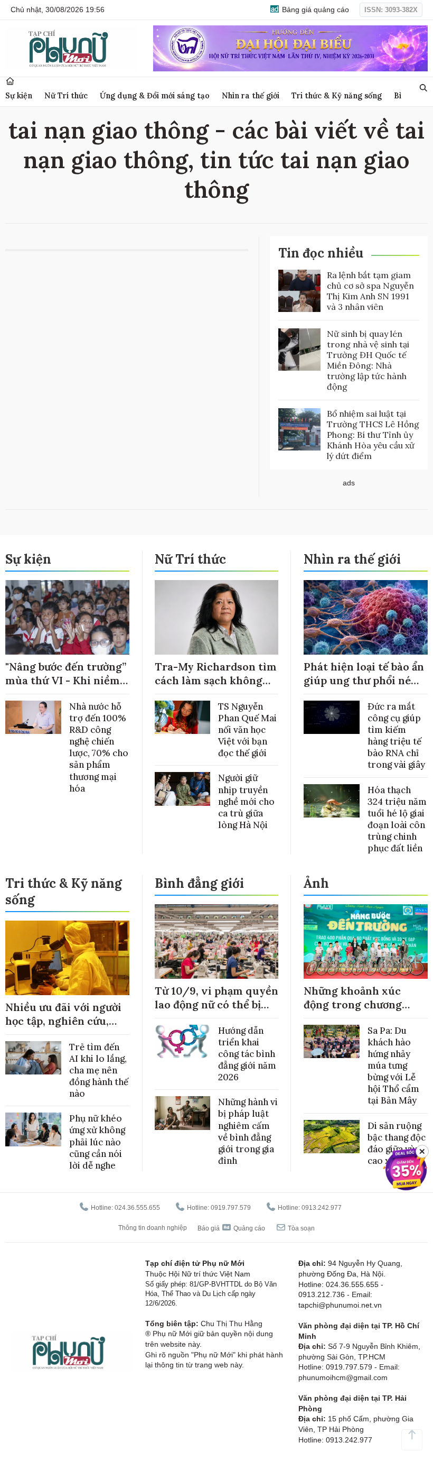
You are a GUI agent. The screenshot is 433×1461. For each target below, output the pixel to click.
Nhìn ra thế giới (250, 95)
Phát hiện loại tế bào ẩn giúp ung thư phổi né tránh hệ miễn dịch (364, 680)
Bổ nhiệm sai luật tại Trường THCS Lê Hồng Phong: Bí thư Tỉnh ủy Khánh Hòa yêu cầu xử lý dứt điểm (373, 434)
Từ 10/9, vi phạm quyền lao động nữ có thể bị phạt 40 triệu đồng (216, 1004)
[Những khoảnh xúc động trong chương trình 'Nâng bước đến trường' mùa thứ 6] (366, 941)
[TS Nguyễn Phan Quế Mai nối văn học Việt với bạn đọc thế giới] (183, 717)
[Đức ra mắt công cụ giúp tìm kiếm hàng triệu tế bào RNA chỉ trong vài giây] (332, 717)
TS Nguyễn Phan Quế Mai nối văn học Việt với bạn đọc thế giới (247, 730)
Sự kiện (18, 95)
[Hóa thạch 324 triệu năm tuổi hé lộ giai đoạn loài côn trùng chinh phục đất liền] (332, 800)
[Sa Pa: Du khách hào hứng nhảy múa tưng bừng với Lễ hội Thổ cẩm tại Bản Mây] (332, 1041)
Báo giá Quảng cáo (231, 1228)
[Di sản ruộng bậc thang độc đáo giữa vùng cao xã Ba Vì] (332, 1136)
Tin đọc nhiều (320, 253)
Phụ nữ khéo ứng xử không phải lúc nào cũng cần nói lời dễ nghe (97, 1142)
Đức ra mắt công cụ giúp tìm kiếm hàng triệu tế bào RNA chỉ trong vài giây (396, 735)
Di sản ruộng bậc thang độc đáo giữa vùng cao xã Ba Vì (397, 1143)
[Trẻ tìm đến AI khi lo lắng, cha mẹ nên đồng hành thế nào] (33, 1057)
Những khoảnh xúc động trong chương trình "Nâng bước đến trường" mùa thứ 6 (358, 1011)
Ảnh (316, 883)
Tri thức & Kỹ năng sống (336, 95)
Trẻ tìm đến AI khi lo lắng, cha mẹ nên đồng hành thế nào (98, 1070)
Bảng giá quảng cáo (314, 9)
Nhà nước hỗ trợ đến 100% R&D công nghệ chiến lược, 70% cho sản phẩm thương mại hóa (98, 747)
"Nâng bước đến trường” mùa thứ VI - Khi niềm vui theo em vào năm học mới (65, 687)
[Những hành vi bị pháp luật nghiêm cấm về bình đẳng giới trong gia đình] (183, 1112)
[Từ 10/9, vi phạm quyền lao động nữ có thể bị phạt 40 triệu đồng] (217, 941)
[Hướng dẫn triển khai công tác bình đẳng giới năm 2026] (183, 1041)
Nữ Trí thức (66, 95)
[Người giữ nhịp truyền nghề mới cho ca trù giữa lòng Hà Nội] (183, 788)
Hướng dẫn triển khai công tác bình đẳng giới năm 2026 (247, 1054)
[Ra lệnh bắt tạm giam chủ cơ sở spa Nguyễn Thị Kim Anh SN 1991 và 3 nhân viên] (299, 291)
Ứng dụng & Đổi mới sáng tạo (155, 95)
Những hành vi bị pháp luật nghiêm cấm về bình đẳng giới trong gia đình (248, 1131)
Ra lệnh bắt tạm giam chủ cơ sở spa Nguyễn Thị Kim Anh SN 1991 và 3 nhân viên (370, 291)
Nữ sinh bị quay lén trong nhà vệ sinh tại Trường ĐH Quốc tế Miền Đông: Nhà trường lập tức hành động (368, 360)
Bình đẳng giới (199, 883)
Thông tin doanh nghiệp (152, 1228)
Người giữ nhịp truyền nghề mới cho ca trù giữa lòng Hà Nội (246, 801)
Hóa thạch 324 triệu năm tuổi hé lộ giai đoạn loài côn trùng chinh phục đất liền (397, 819)
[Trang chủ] (10, 81)
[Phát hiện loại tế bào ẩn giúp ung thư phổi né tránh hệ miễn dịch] (366, 617)
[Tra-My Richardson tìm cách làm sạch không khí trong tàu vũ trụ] (217, 617)
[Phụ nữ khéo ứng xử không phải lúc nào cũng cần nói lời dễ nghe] (33, 1129)
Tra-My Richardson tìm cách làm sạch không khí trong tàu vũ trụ (216, 680)
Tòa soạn (300, 1228)
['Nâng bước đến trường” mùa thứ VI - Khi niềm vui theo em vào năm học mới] (67, 617)
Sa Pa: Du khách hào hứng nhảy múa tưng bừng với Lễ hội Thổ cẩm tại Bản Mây (393, 1066)
